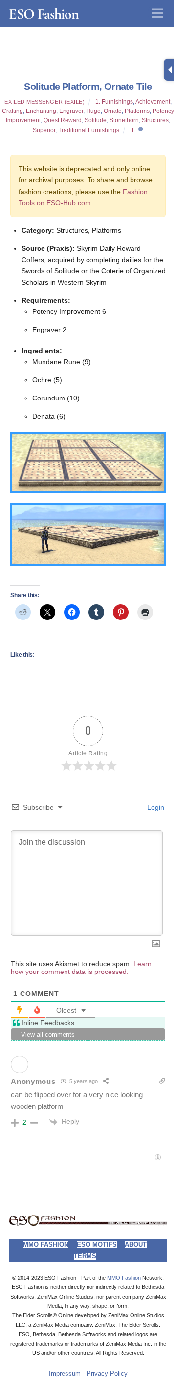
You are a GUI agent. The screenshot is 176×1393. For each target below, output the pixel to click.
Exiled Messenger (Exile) (44, 102)
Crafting (12, 111)
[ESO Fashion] (88, 1223)
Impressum (65, 1374)
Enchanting (41, 111)
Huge (93, 111)
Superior (44, 130)
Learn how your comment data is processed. (81, 967)
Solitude (96, 120)
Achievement (152, 101)
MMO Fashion (45, 1244)
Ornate (113, 111)
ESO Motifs (97, 1244)
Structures (155, 120)
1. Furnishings (114, 101)
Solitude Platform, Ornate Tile (88, 86)
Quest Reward (63, 120)
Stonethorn (124, 120)
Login (154, 807)
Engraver (71, 111)
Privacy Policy (107, 1374)
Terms (85, 1256)
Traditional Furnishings (88, 130)
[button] (88, 462)
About (136, 1244)
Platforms (137, 111)
